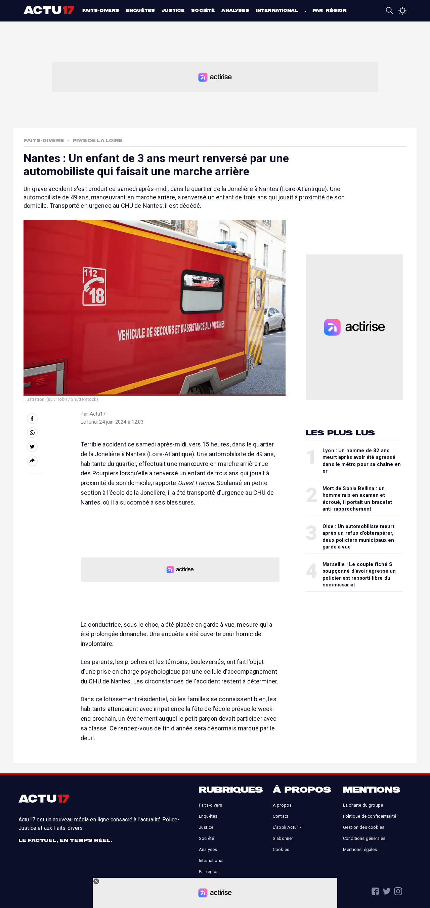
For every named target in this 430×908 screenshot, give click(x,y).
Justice (173, 10)
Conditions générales (364, 838)
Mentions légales (360, 849)
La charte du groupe (363, 805)
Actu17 (50, 10)
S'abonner (283, 838)
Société (203, 10)
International (277, 10)
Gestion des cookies (363, 827)
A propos (282, 805)
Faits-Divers (44, 140)
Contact (280, 816)
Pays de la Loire (98, 140)
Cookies (281, 849)
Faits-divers (100, 10)
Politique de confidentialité (369, 816)
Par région (329, 10)
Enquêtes (140, 10)
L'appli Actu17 (287, 827)
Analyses (235, 10)
